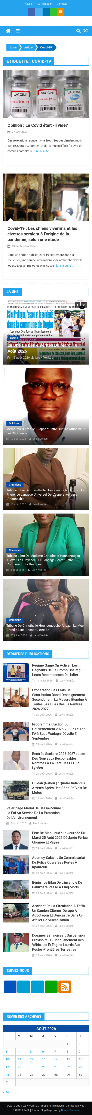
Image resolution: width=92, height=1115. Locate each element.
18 (19, 1067)
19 (31, 1067)
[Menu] (17, 31)
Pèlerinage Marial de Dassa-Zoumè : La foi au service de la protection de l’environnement (34, 813)
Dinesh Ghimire (70, 1110)
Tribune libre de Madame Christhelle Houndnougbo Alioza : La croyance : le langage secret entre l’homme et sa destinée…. (43, 560)
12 (31, 1059)
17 (7, 1067)
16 (80, 1059)
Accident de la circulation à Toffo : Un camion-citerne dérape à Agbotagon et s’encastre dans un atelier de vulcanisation (60, 913)
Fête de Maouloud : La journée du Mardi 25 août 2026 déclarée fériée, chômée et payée (60, 837)
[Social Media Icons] (10, 987)
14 (56, 1059)
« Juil (6, 1092)
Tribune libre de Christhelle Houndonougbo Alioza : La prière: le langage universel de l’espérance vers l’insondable (45, 494)
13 (44, 1059)
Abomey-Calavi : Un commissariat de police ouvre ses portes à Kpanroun (58, 862)
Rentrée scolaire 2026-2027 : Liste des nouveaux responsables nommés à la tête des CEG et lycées (58, 761)
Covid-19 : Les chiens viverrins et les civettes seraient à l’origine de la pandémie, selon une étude (42, 234)
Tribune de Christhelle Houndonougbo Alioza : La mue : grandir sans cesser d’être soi (45, 628)
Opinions (14, 423)
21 (56, 1067)
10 (7, 1059)
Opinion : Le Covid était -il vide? (37, 125)
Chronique (15, 484)
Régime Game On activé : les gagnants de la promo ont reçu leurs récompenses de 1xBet (57, 670)
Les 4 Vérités (44, 357)
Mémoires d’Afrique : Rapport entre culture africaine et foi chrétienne (46, 431)
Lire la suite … (42, 151)
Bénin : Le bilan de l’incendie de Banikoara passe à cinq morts (57, 884)
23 (80, 1067)
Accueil (29, 3)
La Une (14, 337)
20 (44, 1067)
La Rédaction (44, 3)
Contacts (62, 3)
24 (7, 1074)
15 (68, 1059)
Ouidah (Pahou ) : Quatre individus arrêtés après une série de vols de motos (59, 788)
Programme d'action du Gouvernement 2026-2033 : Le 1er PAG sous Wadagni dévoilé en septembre (58, 731)
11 (19, 1059)
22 (68, 1067)
